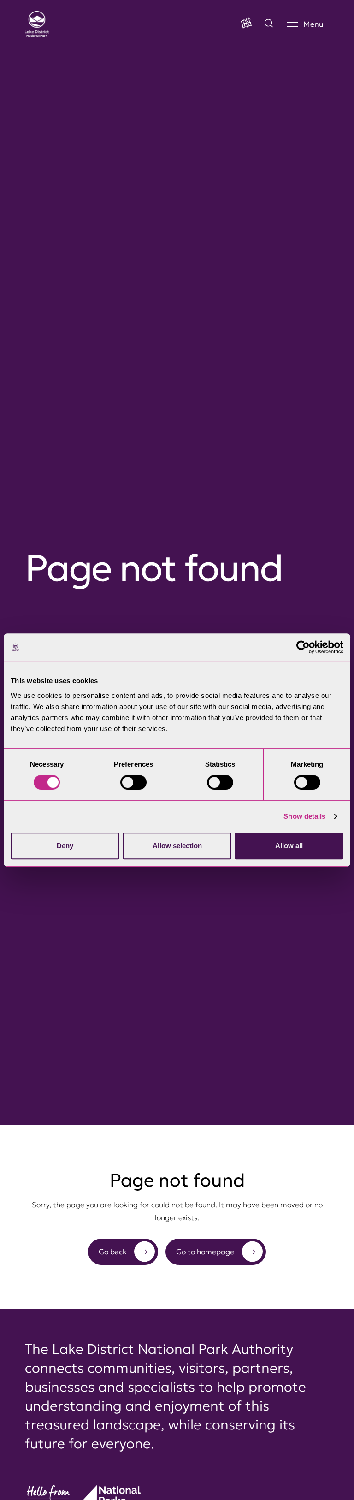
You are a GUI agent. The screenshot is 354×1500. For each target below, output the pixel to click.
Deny (65, 846)
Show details (304, 816)
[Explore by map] (268, 24)
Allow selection (177, 846)
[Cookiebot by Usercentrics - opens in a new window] (303, 647)
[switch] (133, 782)
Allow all (289, 846)
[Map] (246, 24)
